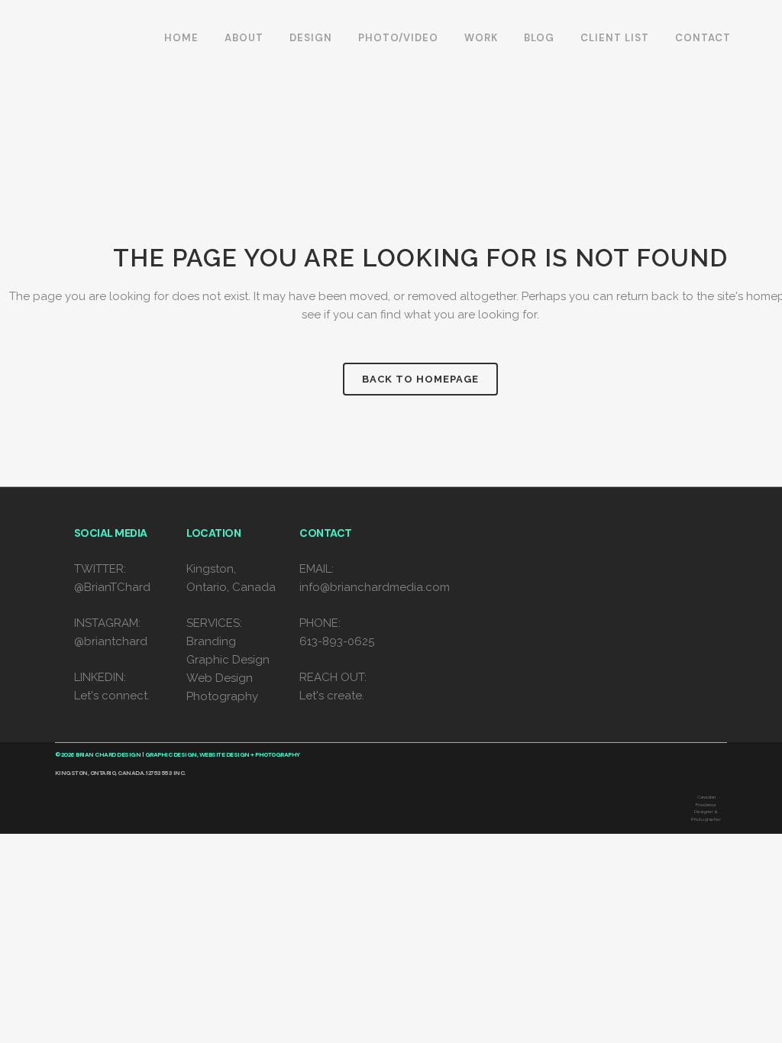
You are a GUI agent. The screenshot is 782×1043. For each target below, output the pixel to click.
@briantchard (110, 641)
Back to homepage (420, 379)
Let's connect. (112, 695)
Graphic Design (228, 660)
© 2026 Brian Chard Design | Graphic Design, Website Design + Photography (177, 754)
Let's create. (331, 695)
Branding (211, 641)
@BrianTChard (112, 587)
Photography (222, 696)
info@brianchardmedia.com (374, 587)
